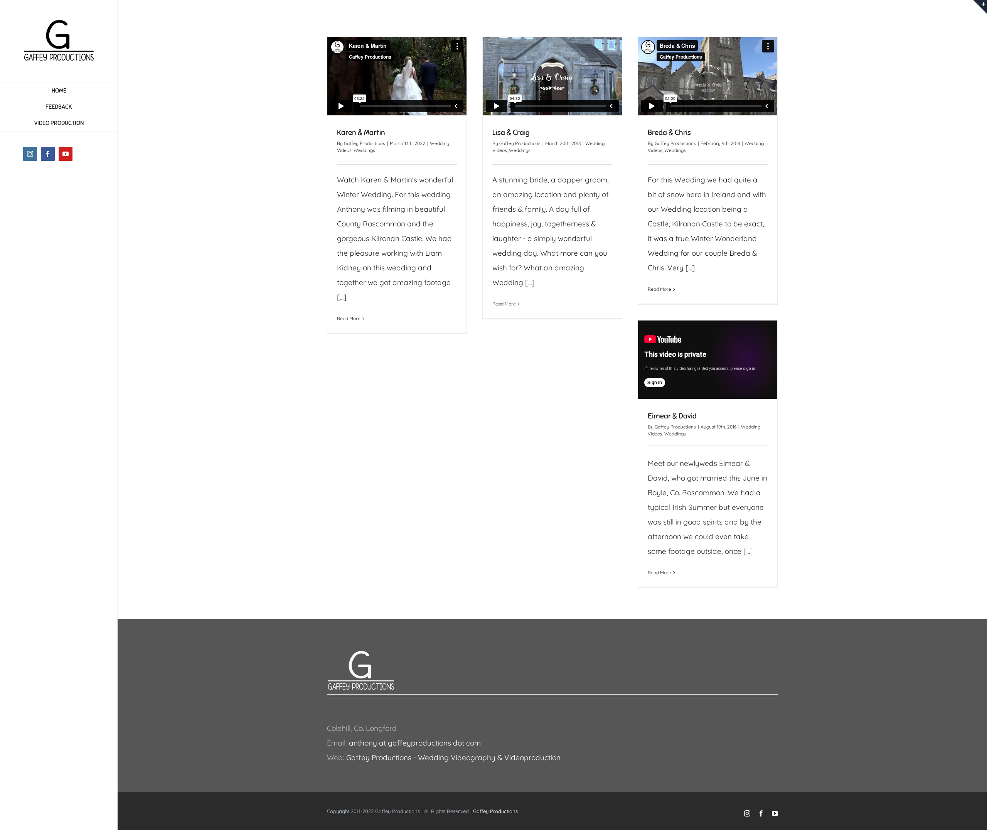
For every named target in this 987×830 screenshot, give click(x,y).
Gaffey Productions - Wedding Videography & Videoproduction (453, 757)
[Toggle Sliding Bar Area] (980, 7)
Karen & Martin (361, 132)
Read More (348, 318)
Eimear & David (672, 416)
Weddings (364, 150)
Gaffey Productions (364, 143)
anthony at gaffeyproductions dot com (415, 742)
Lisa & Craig (511, 132)
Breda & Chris (669, 132)
